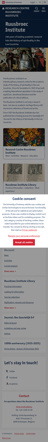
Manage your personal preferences (24, 235)
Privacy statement (29, 230)
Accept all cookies (24, 242)
